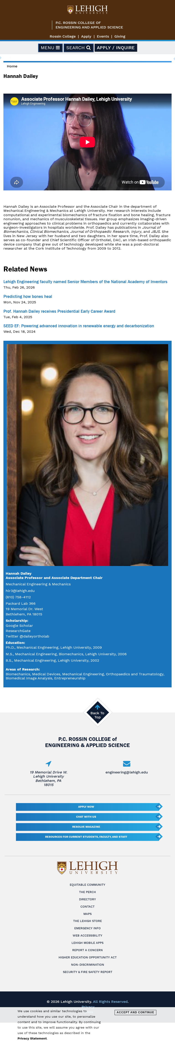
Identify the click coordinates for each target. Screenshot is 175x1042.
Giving (119, 36)
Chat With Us (86, 816)
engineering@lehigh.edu (127, 772)
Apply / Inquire (116, 47)
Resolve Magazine (86, 826)
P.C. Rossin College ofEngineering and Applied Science (89, 24)
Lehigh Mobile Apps (87, 943)
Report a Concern (87, 950)
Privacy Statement (32, 1038)
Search (76, 47)
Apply (86, 36)
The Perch (87, 892)
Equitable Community (87, 884)
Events (103, 36)
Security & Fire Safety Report (87, 972)
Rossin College (63, 36)
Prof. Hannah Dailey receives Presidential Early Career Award (59, 311)
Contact (87, 906)
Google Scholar (19, 625)
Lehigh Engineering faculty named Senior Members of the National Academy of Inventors (85, 281)
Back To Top (97, 715)
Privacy (88, 1007)
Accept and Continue (135, 1012)
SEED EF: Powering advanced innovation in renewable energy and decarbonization (78, 326)
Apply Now (86, 806)
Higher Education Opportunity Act (88, 957)
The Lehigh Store (87, 921)
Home (12, 66)
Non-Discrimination (87, 964)
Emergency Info (87, 928)
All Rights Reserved (110, 1001)
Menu (48, 47)
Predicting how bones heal (27, 296)
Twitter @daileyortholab (27, 636)
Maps (87, 914)
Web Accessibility (87, 935)
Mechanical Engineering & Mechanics (38, 584)
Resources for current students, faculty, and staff (86, 836)
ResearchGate (18, 631)
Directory (87, 899)
